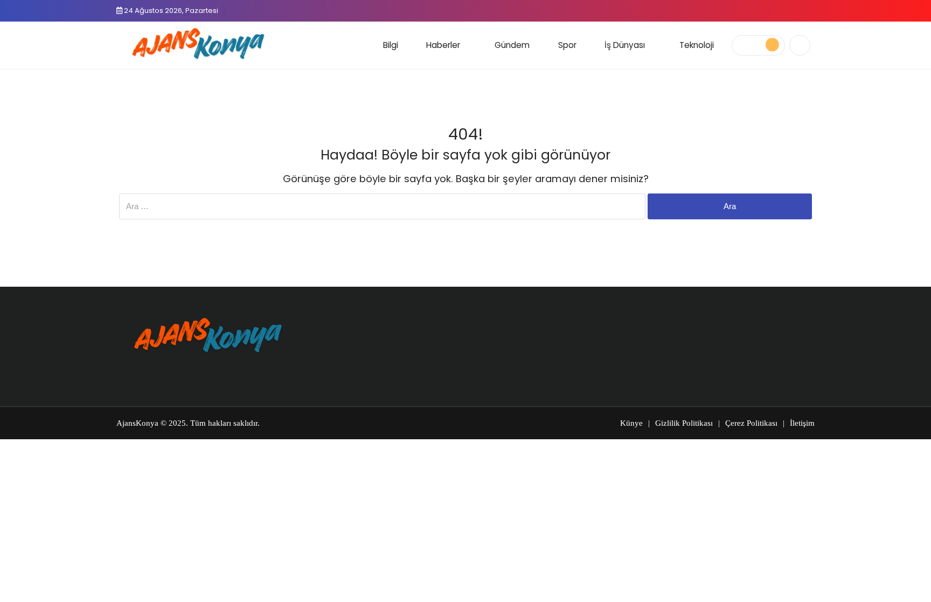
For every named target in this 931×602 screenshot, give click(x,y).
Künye (631, 423)
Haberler (443, 45)
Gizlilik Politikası (684, 423)
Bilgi (390, 45)
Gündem (512, 45)
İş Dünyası (625, 45)
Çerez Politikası (751, 423)
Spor (567, 45)
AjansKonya (137, 423)
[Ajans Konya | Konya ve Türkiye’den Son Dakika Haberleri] (195, 43)
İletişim (802, 423)
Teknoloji (696, 45)
